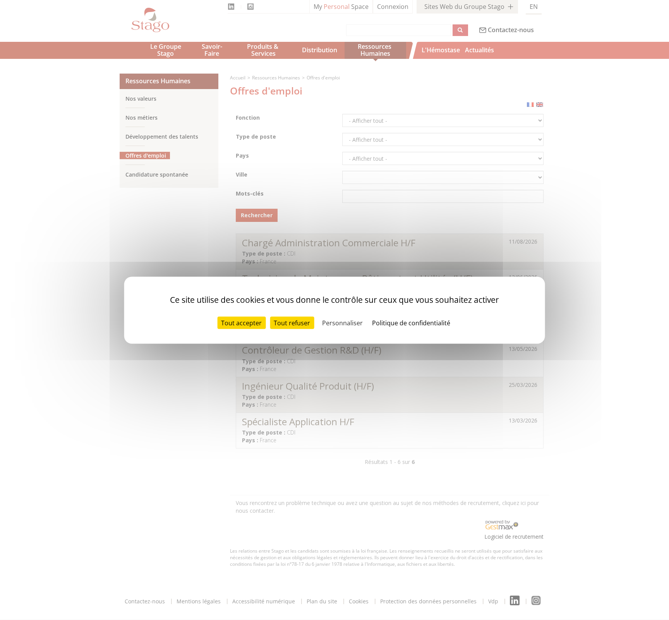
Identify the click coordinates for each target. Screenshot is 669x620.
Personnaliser (342, 322)
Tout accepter (241, 322)
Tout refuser (292, 322)
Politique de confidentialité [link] (411, 322)
